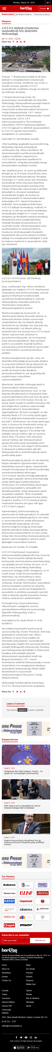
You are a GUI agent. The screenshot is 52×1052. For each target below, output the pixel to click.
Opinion (29, 990)
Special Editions (8, 1002)
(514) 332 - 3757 (9, 1021)
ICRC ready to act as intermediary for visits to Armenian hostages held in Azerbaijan (22, 807)
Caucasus (6, 998)
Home (4, 965)
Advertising (6, 973)
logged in (22, 710)
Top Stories (30, 969)
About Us (5, 969)
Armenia (29, 973)
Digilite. (40, 1041)
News (28, 965)
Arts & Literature (32, 998)
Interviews (30, 1002)
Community (6, 1010)
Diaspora (29, 980)
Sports (28, 1006)
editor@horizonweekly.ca (12, 1026)
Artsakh (29, 976)
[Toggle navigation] (4, 8)
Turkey (4, 994)
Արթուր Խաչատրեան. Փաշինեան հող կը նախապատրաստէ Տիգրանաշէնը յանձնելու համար (24, 842)
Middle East (31, 984)
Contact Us (6, 980)
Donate (43, 8)
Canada (5, 990)
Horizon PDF (7, 1006)
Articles (29, 994)
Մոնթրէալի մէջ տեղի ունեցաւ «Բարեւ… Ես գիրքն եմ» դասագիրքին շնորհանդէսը (23, 772)
